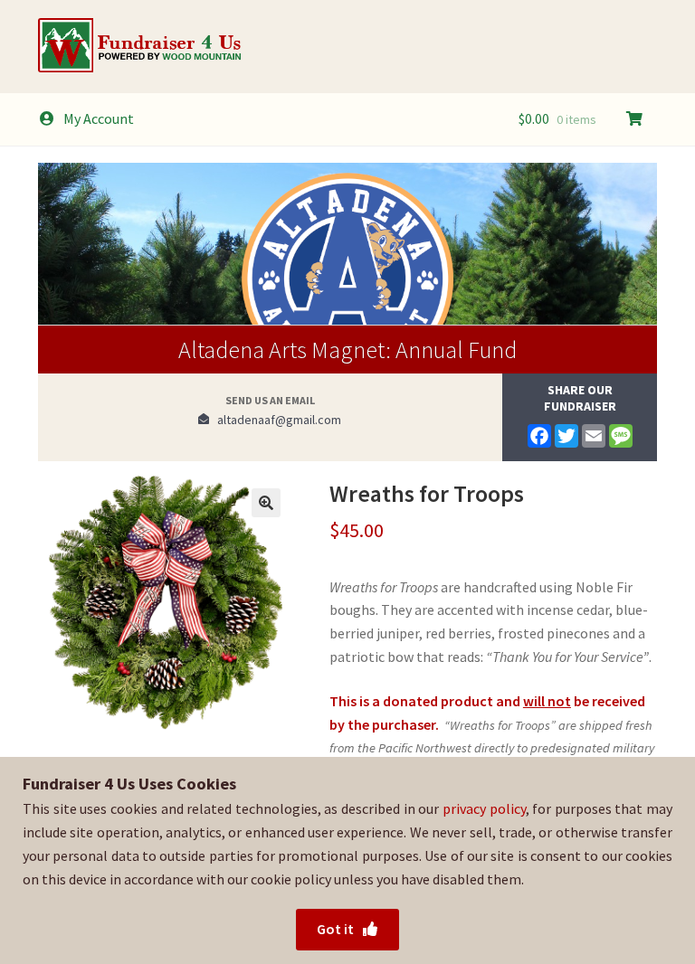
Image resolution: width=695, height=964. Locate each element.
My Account (98, 118)
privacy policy (484, 808)
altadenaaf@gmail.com (275, 419)
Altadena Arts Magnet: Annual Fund (347, 349)
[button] (266, 502)
